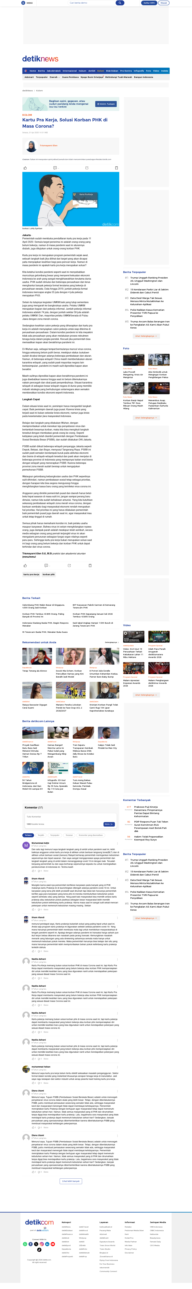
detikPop (83, 1256)
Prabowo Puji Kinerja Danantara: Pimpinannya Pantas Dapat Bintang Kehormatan (148, 812)
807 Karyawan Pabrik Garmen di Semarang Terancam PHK (94, 606)
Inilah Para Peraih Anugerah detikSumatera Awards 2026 (157, 653)
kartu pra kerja (31, 574)
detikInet (65, 1238)
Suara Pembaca (70, 77)
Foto (148, 71)
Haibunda (154, 1234)
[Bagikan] (87, 168)
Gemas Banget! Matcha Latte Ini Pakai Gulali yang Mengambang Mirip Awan (57, 751)
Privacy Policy (131, 1249)
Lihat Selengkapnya (144, 336)
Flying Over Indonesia (109, 1260)
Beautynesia (155, 1238)
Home (33, 71)
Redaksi (128, 1227)
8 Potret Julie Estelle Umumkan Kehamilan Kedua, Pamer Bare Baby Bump (104, 674)
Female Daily (155, 1242)
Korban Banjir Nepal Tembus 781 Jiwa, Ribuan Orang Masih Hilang (133, 404)
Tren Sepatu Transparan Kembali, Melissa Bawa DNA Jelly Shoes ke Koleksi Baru (83, 751)
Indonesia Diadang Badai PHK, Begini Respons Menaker (45, 624)
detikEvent (104, 1238)
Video (156, 71)
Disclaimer (129, 1253)
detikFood (83, 1230)
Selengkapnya (111, 642)
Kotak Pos (129, 1238)
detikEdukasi (67, 1230)
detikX (91, 71)
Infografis (139, 71)
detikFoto (83, 1249)
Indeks (164, 71)
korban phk (49, 574)
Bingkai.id (104, 1253)
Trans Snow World (107, 1245)
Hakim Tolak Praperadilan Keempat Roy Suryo (148, 838)
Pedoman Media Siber (134, 1230)
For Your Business (107, 1264)
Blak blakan (112, 71)
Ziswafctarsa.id (106, 1256)
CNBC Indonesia (157, 1230)
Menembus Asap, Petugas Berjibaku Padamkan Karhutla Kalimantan (158, 404)
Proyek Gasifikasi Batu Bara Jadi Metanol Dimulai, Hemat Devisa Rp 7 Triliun (32, 751)
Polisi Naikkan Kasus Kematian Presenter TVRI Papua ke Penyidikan (147, 313)
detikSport (66, 1245)
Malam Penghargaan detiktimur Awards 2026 (158, 683)
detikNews (27, 90)
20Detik (82, 1245)
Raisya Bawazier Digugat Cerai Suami (34, 706)
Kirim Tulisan (107, 104)
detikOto (65, 1253)
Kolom (100, 71)
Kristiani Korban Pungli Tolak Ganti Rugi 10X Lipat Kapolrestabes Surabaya (104, 708)
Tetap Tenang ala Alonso (34, 671)
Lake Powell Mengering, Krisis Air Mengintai (133, 374)
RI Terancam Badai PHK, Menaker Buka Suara (45, 632)
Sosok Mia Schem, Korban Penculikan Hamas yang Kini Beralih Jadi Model (70, 674)
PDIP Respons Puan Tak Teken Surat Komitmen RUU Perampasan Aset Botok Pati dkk (151, 826)
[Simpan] (116, 167)
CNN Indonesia (156, 1227)
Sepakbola (66, 1249)
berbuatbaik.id (106, 1227)
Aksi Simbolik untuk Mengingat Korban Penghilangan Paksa (158, 374)
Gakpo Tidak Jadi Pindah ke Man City (107, 746)
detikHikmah (84, 1253)
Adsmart (29, 77)
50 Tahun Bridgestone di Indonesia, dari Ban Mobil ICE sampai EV (32, 784)
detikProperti (67, 1256)
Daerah (54, 77)
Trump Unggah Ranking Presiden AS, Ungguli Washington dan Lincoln (149, 280)
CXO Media (155, 1245)
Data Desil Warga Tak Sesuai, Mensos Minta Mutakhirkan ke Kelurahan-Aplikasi (147, 301)
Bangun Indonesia (143, 77)
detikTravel (83, 1227)
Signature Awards (107, 1242)
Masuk (164, 3)
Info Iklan (128, 1245)
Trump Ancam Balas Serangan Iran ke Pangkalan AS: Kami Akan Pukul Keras (150, 324)
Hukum (82, 71)
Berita (41, 71)
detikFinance (67, 1234)
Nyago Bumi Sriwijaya (92, 77)
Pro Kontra (126, 71)
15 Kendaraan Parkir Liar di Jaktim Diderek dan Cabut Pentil (149, 291)
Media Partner (131, 1242)
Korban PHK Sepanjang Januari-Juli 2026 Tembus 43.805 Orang (93, 615)
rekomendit (104, 1268)
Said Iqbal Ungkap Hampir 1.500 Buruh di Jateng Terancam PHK (93, 624)
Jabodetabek (54, 71)
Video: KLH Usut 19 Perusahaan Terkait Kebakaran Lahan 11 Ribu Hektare (133, 653)
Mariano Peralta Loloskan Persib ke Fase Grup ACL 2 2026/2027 (69, 708)
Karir (127, 1234)
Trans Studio (105, 1249)
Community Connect (108, 1271)
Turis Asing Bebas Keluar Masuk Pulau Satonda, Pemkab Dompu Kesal (82, 784)
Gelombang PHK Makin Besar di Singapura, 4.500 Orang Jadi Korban (43, 606)
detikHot (65, 1242)
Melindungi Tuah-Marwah (118, 77)
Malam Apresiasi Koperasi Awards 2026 (131, 683)
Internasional (70, 71)
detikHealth (84, 1234)
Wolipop (82, 1238)
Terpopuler (42, 77)
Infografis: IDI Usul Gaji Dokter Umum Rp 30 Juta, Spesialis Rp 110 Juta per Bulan (58, 786)
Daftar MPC (149, 3)
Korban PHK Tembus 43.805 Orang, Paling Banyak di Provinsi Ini (43, 615)
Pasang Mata (105, 1230)
